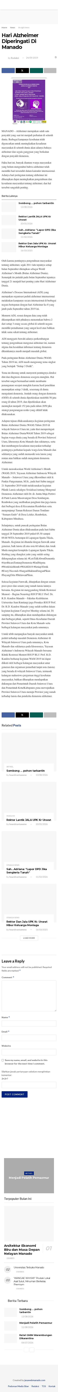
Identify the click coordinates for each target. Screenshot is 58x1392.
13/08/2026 (26, 207)
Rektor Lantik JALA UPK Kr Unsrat (28, 819)
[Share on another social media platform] (50, 70)
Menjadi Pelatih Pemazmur (29, 1178)
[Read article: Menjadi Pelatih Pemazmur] (29, 1175)
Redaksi (15, 58)
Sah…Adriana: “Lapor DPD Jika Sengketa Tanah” (37, 231)
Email (6, 1031)
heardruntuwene (18, 775)
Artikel (9, 766)
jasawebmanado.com (34, 1380)
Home (4, 27)
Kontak (52, 1386)
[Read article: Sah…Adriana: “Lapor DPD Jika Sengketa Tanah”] (9, 233)
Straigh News (23, 27)
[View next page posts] (31, 1350)
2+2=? (5, 1078)
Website (6, 1045)
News (12, 27)
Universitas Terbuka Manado (29, 1267)
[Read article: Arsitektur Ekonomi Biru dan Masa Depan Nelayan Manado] (29, 1223)
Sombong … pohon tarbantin (36, 203)
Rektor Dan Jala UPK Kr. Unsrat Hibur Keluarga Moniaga (37, 245)
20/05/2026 (26, 223)
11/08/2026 (29, 1184)
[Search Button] (54, 5)
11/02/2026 (26, 237)
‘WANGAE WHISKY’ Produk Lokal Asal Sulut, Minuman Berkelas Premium (32, 1281)
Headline (10, 816)
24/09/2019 (32, 58)
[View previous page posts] (26, 1350)
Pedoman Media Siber (18, 1386)
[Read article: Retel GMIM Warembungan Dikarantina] (10, 1338)
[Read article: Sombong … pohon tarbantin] (9, 207)
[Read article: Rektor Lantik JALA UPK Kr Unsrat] (9, 220)
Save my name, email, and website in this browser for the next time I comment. (26, 1062)
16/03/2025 (26, 250)
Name (6, 1017)
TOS (44, 1386)
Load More (29, 938)
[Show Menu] (3, 5)
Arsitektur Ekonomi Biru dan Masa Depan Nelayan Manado (21, 1250)
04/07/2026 (27, 1342)
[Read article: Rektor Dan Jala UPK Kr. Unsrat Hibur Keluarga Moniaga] (9, 247)
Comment (8, 977)
